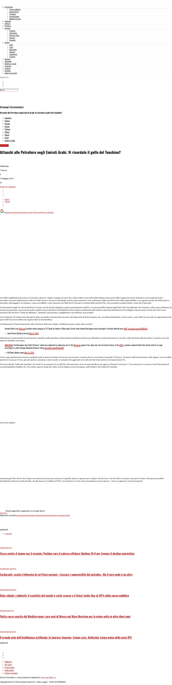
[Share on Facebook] (88, 191)
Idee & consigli (11, 73)
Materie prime (15, 19)
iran (44, 515)
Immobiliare (14, 17)
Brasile (12, 52)
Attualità (8, 61)
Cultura (7, 68)
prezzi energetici (59, 515)
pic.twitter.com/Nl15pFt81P (54, 347)
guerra (40, 515)
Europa (7, 28)
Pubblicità (8, 661)
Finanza (12, 14)
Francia (12, 31)
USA (11, 45)
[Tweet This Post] (88, 193)
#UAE (125, 328)
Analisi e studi (10, 64)
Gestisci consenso (11, 673)
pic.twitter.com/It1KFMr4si (138, 328)
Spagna (12, 40)
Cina (11, 47)
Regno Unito (14, 35)
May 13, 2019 (33, 333)
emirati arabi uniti (31, 515)
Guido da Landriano (8, 187)
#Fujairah (22, 328)
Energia (8, 21)
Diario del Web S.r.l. (48, 677)
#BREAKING (9, 345)
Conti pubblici (14, 9)
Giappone (13, 54)
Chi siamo (8, 664)
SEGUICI (3, 513)
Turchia (12, 57)
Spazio (7, 59)
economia (20, 515)
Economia (9, 7)
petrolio (49, 515)
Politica (8, 26)
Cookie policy (9, 670)
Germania (13, 33)
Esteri (7, 42)
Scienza (8, 66)
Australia (12, 50)
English (8, 71)
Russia (12, 38)
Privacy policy (9, 667)
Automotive (14, 12)
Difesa (7, 24)
